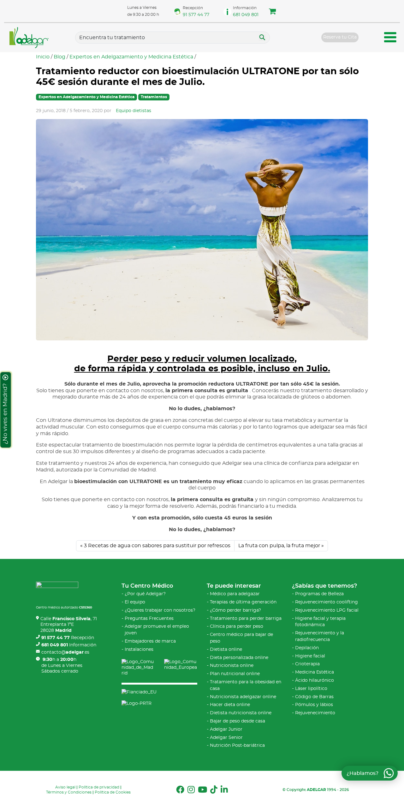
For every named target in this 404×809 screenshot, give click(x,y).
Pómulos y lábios (314, 705)
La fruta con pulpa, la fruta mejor (279, 545)
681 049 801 (245, 15)
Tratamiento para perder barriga (246, 618)
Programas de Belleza (319, 594)
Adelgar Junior (226, 729)
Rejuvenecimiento (315, 713)
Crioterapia (307, 664)
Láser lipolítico (311, 688)
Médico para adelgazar (235, 594)
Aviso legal (65, 787)
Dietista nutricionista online (240, 713)
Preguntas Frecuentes (149, 618)
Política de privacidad (99, 787)
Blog (59, 56)
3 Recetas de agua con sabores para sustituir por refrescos (157, 545)
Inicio (43, 56)
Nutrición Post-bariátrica (237, 745)
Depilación (307, 648)
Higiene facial (310, 656)
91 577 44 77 (196, 15)
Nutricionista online (231, 665)
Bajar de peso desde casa (237, 721)
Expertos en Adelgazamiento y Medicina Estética (131, 56)
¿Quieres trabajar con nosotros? (160, 610)
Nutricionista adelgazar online (243, 697)
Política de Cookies (113, 792)
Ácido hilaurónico (314, 680)
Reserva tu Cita (340, 37)
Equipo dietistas (133, 111)
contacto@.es (65, 652)
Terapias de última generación (243, 602)
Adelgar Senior (226, 737)
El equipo (135, 602)
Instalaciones (139, 649)
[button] (272, 12)
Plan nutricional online (235, 674)
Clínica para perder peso (236, 626)
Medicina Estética (314, 672)
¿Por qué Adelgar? (145, 594)
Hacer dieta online (230, 705)
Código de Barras (314, 697)
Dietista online (226, 649)
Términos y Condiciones (69, 792)
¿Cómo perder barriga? (235, 610)
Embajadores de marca (150, 641)
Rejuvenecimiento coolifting (326, 602)
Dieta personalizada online (239, 658)
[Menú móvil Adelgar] (390, 38)
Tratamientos (154, 97)
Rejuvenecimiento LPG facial (327, 610)
